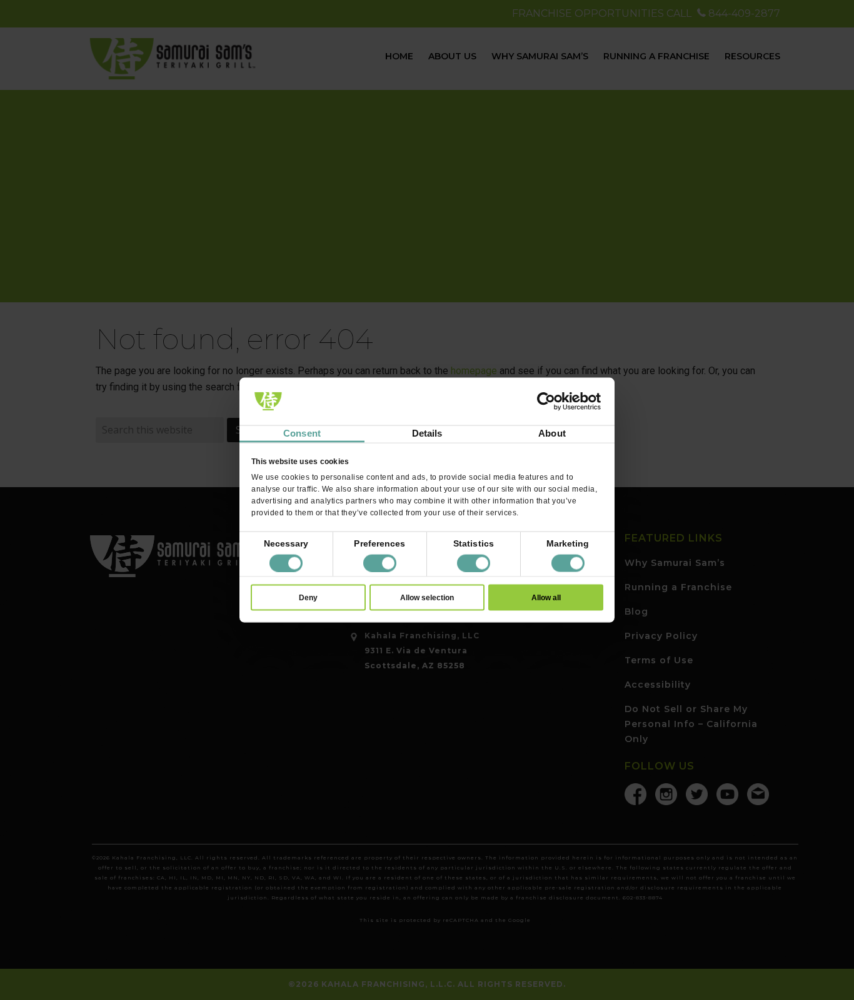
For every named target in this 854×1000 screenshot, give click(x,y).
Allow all (546, 597)
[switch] (379, 563)
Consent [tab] (302, 433)
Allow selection (427, 597)
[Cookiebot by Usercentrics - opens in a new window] (546, 401)
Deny (308, 597)
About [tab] (552, 433)
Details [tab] (427, 433)
